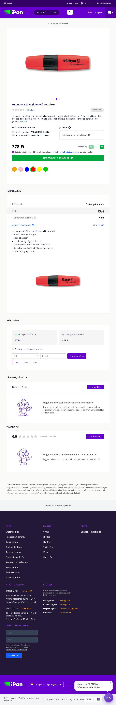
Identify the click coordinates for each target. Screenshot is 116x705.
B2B (76, 3)
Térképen (26, 591)
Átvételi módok (13, 572)
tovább (23, 121)
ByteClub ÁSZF (77, 699)
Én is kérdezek (95, 387)
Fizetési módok (13, 577)
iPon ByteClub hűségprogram (66, 152)
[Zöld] (45, 169)
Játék (45, 552)
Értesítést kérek (77, 356)
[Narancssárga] (14, 169)
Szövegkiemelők (95, 204)
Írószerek (63, 23)
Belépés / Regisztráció (91, 531)
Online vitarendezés (15, 557)
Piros (101, 210)
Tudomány (48, 547)
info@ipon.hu (65, 613)
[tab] (56, 99)
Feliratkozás (13, 655)
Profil (84, 526)
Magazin (98, 12)
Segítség (48, 584)
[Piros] (33, 169)
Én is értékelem (95, 436)
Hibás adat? (98, 225)
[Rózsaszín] (20, 169)
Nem (101, 217)
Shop (89, 12)
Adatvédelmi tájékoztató (17, 562)
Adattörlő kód (12, 567)
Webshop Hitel (12, 531)
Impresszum (53, 699)
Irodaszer (55, 23)
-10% (25, 362)
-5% (17, 362)
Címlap (46, 531)
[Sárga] (39, 169)
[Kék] (27, 169)
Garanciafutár (12, 542)
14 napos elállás (13, 552)
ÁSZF (64, 699)
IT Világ (46, 537)
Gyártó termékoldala (21, 225)
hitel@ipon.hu (65, 601)
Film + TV (47, 557)
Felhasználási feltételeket (16, 647)
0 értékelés (31, 110)
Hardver (47, 542)
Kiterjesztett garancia (15, 537)
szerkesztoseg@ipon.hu (67, 609)
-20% (34, 362)
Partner (69, 3)
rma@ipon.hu (65, 605)
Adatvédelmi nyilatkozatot (16, 650)
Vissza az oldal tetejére (56, 505)
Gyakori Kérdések (14, 547)
